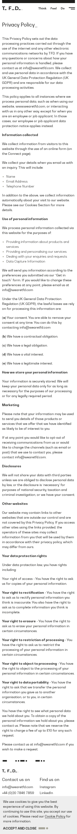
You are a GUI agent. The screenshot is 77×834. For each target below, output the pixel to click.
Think (42, 8)
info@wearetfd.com (17, 787)
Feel (54, 8)
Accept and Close (20, 828)
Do (63, 8)
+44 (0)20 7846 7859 (18, 793)
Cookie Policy (55, 816)
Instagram (48, 787)
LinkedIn (46, 793)
